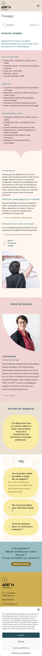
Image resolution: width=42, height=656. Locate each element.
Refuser (21, 641)
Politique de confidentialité (21, 653)
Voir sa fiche (10, 395)
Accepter (21, 635)
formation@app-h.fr (10, 604)
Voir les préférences (21, 648)
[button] (38, 609)
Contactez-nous (21, 564)
